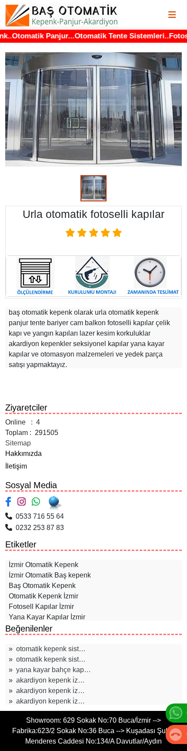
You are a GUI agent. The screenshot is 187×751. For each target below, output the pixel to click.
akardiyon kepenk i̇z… (50, 680)
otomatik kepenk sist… (51, 648)
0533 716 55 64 (38, 516)
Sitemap (18, 443)
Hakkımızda (23, 453)
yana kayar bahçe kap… (53, 669)
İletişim (16, 466)
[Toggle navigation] (172, 14)
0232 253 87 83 (38, 527)
